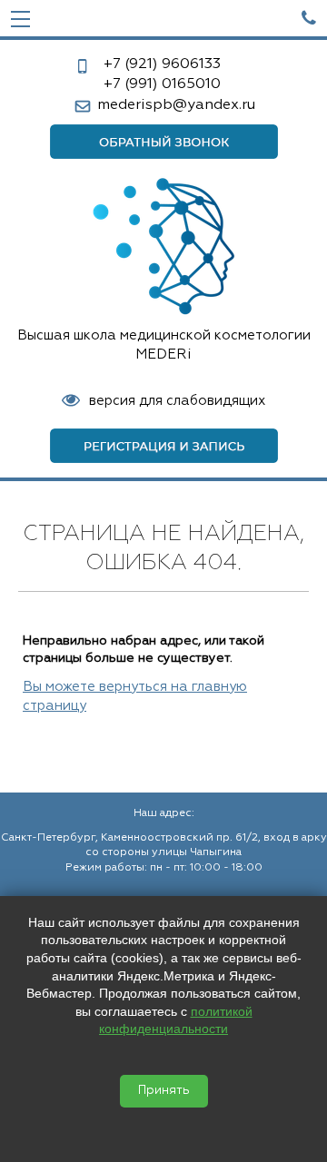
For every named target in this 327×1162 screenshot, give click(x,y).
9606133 (162, 64)
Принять (164, 1091)
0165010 (162, 84)
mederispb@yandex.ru (176, 105)
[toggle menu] (20, 18)
